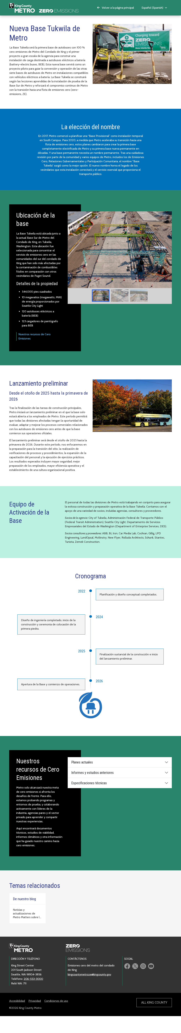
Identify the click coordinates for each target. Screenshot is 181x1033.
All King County (154, 1002)
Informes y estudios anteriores (92, 773)
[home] (43, 8)
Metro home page (23, 948)
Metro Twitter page (135, 966)
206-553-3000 (33, 979)
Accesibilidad (17, 1001)
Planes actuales (82, 762)
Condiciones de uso (56, 1001)
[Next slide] (166, 249)
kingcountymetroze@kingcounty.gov (89, 974)
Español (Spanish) (152, 7)
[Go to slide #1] (101, 295)
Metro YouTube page (151, 966)
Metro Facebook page (127, 966)
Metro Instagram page (143, 966)
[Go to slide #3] (139, 295)
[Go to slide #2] (120, 295)
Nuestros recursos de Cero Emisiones (34, 336)
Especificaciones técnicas (89, 783)
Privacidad (34, 1001)
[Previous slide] (73, 249)
